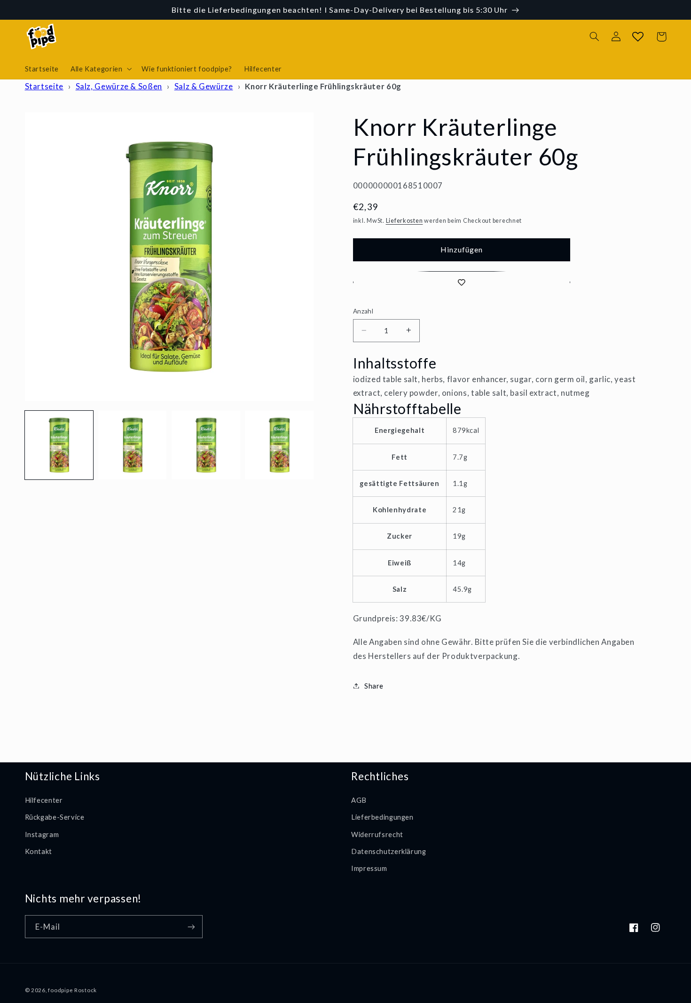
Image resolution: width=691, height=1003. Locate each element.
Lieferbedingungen (382, 817)
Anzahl (363, 311)
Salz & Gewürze (203, 86)
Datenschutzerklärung (388, 851)
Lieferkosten (404, 220)
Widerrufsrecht (377, 834)
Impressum (369, 868)
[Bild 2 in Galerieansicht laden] (132, 445)
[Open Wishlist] (638, 36)
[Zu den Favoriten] (461, 282)
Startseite (44, 86)
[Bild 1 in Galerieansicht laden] (59, 445)
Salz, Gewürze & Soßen (119, 86)
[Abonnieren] (191, 926)
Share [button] (374, 685)
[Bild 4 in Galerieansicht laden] (279, 445)
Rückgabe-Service (55, 817)
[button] (99, 68)
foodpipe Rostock (72, 990)
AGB (359, 800)
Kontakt (38, 851)
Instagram (42, 834)
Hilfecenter (44, 800)
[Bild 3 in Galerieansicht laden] (206, 445)
